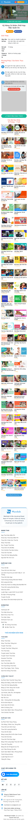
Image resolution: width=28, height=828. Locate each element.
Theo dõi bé (4, 568)
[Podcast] (10, 784)
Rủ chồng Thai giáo (11, 624)
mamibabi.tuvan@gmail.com (12, 805)
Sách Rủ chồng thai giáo (8, 670)
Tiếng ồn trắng (5, 759)
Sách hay (4, 622)
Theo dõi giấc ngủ (6, 577)
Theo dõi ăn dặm (6, 732)
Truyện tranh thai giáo (8, 656)
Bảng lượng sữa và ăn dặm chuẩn (11, 734)
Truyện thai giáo (6, 646)
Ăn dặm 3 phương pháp (8, 594)
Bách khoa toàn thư (7, 614)
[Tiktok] (14, 784)
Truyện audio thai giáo (8, 653)
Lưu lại (10, 31)
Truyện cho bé (5, 597)
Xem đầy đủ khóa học (13, 495)
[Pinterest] (18, 784)
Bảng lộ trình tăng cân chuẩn (10, 687)
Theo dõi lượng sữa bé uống (10, 587)
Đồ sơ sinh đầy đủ (6, 702)
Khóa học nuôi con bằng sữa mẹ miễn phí (13, 584)
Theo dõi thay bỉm (6, 744)
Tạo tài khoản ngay (14, 89)
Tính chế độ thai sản (7, 712)
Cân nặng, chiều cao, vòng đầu (11, 724)
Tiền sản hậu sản (6, 695)
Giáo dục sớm (5, 589)
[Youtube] (2, 784)
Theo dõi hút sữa (6, 737)
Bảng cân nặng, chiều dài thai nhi (11, 682)
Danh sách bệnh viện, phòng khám (11, 710)
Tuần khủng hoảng (7, 754)
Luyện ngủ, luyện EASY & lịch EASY (12, 592)
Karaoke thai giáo (6, 658)
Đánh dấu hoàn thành (14, 21)
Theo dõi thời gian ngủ (8, 739)
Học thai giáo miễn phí (8, 663)
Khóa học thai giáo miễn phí (9, 537)
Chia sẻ (18, 31)
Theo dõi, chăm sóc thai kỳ (9, 540)
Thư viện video (5, 617)
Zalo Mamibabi (11, 774)
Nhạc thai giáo (5, 542)
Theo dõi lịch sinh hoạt (8, 570)
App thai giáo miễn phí (8, 535)
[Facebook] (6, 784)
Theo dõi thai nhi (6, 552)
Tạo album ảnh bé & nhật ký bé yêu (11, 599)
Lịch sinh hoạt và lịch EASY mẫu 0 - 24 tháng (13, 573)
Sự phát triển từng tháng (8, 722)
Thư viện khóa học (7, 612)
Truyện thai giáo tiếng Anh (9, 648)
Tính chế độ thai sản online (9, 550)
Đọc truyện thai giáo (7, 545)
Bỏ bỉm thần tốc (10, 627)
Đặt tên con (5, 697)
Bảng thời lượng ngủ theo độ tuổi (11, 742)
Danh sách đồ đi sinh (7, 705)
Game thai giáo (6, 660)
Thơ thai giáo (5, 651)
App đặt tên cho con (7, 557)
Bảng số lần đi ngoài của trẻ (10, 747)
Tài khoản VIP (5, 610)
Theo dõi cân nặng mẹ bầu (9, 555)
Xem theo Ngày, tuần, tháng (10, 668)
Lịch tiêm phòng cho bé (8, 749)
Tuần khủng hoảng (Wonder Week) (11, 579)
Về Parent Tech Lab (7, 619)
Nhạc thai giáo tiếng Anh (9, 643)
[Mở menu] (26, 2)
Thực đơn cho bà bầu (7, 547)
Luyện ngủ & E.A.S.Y (7, 757)
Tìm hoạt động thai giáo (8, 665)
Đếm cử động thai (6, 707)
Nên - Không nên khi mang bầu (10, 700)
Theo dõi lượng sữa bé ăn (9, 729)
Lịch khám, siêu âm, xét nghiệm (11, 692)
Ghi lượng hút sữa (6, 582)
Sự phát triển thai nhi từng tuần (11, 680)
